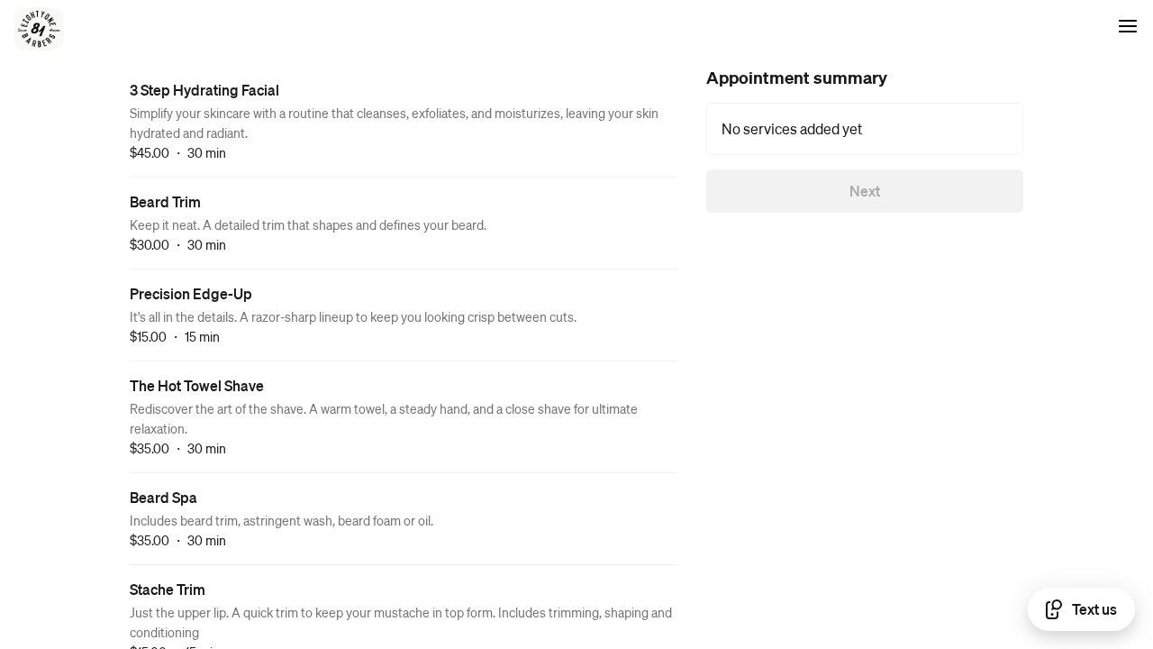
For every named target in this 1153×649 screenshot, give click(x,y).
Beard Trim (165, 201)
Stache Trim (167, 589)
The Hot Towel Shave (197, 385)
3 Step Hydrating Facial (204, 89)
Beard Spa (163, 497)
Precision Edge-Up (191, 293)
